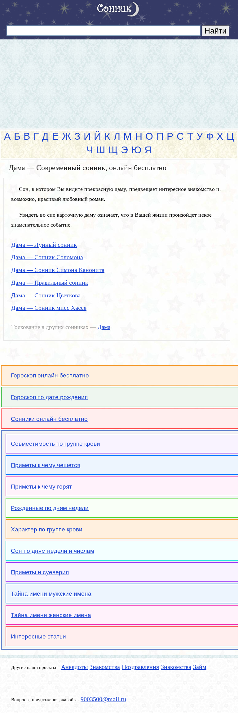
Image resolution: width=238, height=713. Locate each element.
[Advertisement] (119, 81)
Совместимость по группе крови (55, 443)
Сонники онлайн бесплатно (49, 419)
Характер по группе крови (46, 529)
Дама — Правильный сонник (49, 282)
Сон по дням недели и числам (52, 551)
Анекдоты (74, 666)
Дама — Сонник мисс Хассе (48, 307)
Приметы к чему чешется (45, 465)
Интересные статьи (38, 636)
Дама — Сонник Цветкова (46, 295)
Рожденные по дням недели (50, 508)
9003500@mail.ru (103, 699)
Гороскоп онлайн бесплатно (50, 375)
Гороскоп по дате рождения (49, 397)
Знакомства (105, 666)
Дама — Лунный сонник (44, 244)
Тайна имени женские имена (51, 615)
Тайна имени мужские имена (51, 593)
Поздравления (140, 666)
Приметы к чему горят (41, 486)
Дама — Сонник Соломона (47, 257)
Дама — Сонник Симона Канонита (57, 269)
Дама (104, 327)
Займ (199, 666)
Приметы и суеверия (40, 572)
